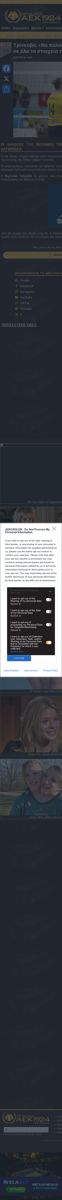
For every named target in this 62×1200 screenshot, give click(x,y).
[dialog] (31, 600)
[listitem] (31, 591)
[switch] (48, 599)
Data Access (31, 670)
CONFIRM (19, 658)
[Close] (55, 529)
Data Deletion (11, 670)
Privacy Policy (50, 670)
